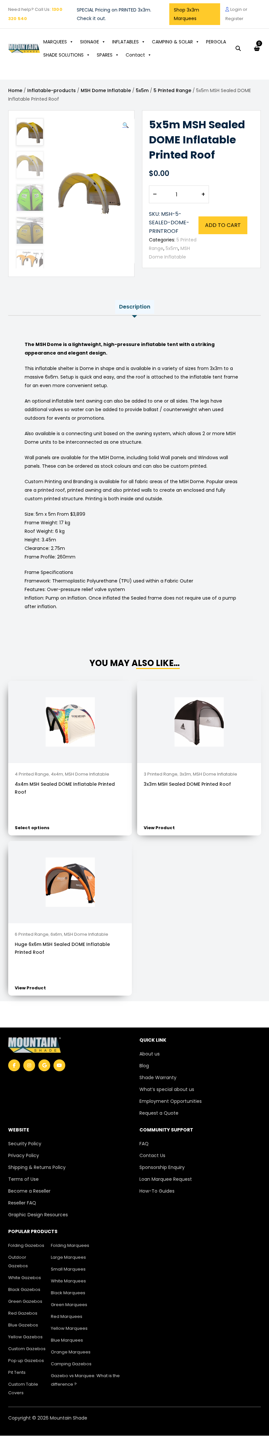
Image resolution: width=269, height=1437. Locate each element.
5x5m (142, 90)
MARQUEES (55, 41)
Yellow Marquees (69, 1328)
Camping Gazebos (71, 1364)
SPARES (105, 55)
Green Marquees (69, 1304)
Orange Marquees (71, 1352)
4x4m (57, 774)
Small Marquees (68, 1269)
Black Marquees (68, 1293)
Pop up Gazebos (26, 1360)
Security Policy (24, 1143)
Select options (32, 828)
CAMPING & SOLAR (172, 41)
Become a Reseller (29, 1191)
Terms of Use (23, 1179)
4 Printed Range (32, 774)
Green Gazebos (25, 1301)
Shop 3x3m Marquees (186, 14)
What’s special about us (166, 1089)
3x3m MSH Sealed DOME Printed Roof (187, 784)
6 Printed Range (32, 934)
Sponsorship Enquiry (162, 1167)
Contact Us (152, 1155)
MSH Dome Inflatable (106, 90)
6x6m (56, 934)
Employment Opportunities (170, 1101)
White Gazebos (24, 1278)
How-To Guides (157, 1191)
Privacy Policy (23, 1155)
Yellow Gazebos (25, 1337)
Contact (135, 55)
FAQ (144, 1143)
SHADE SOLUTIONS (63, 55)
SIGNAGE (89, 41)
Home (15, 90)
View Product (159, 828)
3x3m (185, 774)
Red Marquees (66, 1316)
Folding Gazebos (26, 1245)
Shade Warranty (157, 1077)
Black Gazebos (24, 1289)
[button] (125, 125)
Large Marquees (68, 1257)
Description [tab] (134, 306)
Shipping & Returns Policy (37, 1167)
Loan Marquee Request (165, 1179)
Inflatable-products (51, 90)
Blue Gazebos (23, 1325)
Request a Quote (158, 1113)
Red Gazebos (22, 1313)
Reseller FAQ (22, 1203)
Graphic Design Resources (38, 1214)
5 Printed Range (172, 90)
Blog (144, 1065)
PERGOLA (216, 41)
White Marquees (68, 1281)
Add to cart (223, 225)
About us (149, 1054)
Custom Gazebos (27, 1349)
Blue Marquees (67, 1340)
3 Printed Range (160, 774)
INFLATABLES (125, 41)
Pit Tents (17, 1372)
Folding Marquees (70, 1245)
